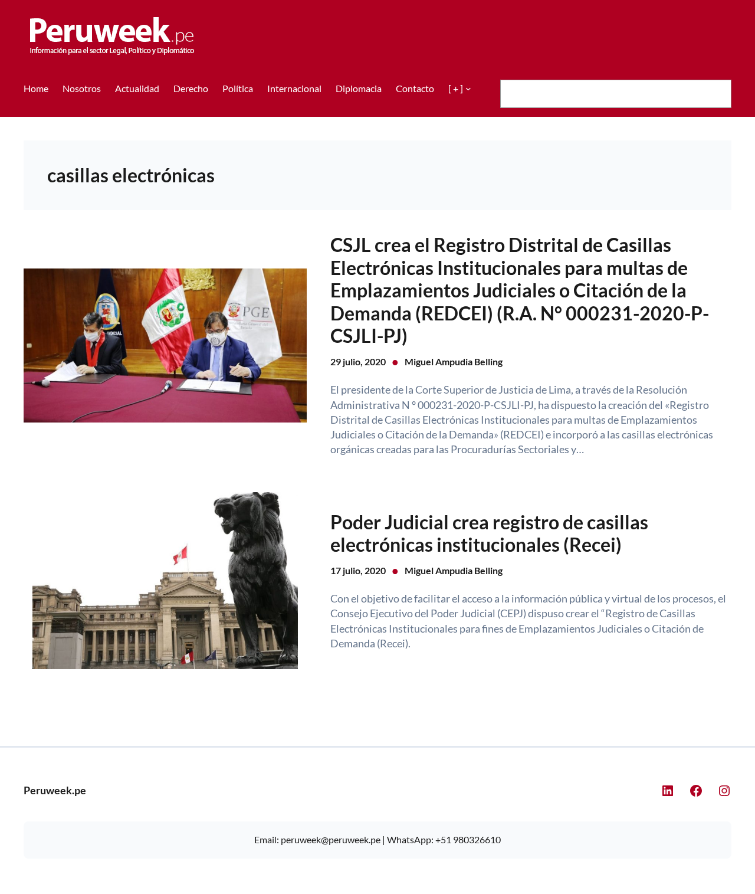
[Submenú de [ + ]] (468, 88)
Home (36, 88)
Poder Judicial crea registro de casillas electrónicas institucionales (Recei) (489, 533)
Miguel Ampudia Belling (454, 361)
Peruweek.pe (55, 790)
